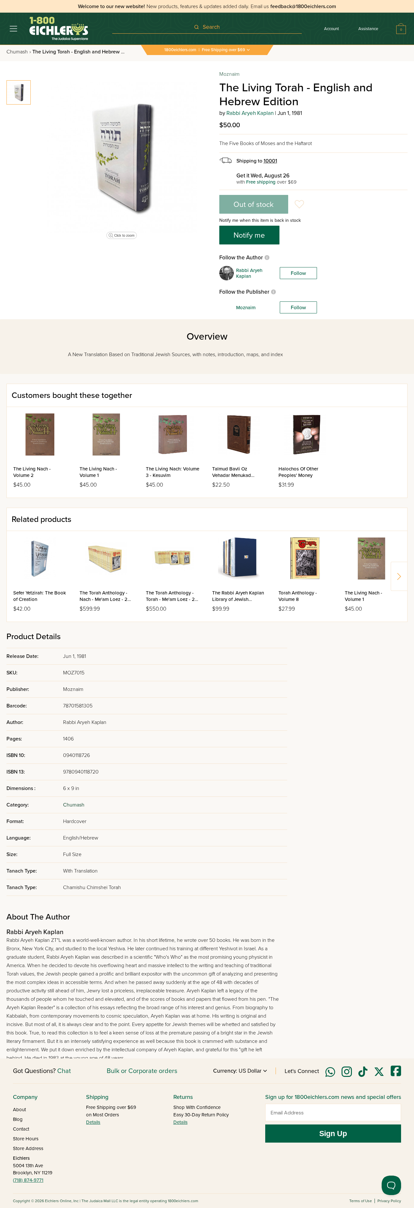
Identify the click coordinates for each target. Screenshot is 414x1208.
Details (93, 1122)
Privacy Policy (389, 1201)
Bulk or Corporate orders (142, 1071)
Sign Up (333, 1133)
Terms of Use (360, 1201)
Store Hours (25, 1139)
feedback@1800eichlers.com (303, 6)
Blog (18, 1119)
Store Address (28, 1148)
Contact (21, 1129)
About (19, 1109)
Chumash (18, 52)
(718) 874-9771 (28, 1180)
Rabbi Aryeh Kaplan (250, 113)
